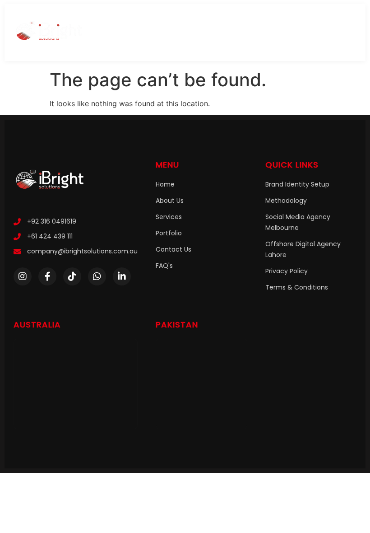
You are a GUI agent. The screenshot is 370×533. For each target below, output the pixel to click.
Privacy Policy (286, 271)
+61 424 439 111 (50, 236)
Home (165, 184)
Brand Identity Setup (297, 184)
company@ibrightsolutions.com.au (82, 251)
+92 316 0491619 (51, 221)
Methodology (286, 200)
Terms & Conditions (296, 287)
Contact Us (173, 249)
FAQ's (164, 265)
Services (169, 216)
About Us (170, 200)
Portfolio (169, 233)
